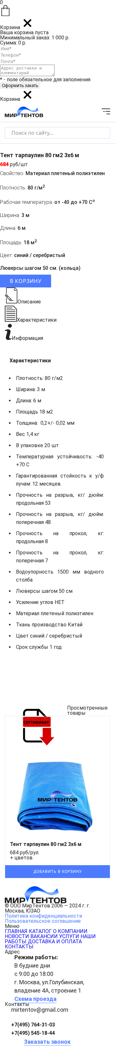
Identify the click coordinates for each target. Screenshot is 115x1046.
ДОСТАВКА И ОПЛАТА (55, 941)
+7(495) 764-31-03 (33, 1025)
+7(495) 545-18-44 (33, 1033)
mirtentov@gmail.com (39, 1009)
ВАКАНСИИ (44, 936)
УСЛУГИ (69, 936)
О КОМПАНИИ (70, 931)
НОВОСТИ (17, 936)
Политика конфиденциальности (43, 916)
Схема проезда (35, 998)
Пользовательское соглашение (43, 921)
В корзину (26, 281)
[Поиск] (100, 133)
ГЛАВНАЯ (16, 931)
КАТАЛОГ (40, 931)
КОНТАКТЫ (19, 947)
